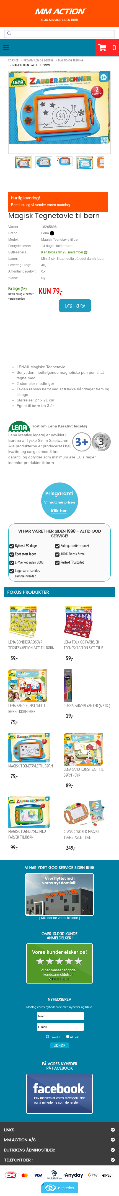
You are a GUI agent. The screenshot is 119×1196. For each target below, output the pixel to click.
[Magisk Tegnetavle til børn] (59, 107)
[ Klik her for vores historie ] (59, 918)
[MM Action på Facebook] (59, 1094)
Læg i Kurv (75, 306)
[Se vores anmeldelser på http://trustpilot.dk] (59, 963)
